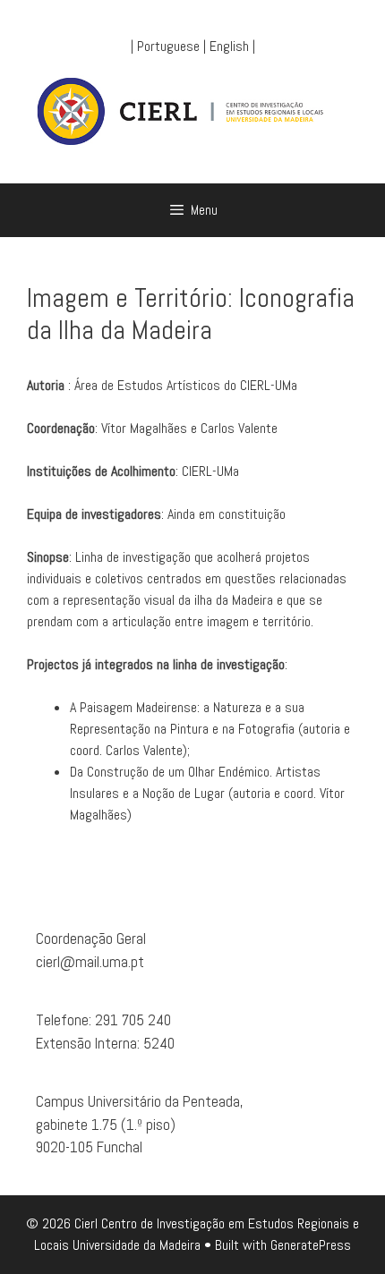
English (229, 46)
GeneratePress (310, 1245)
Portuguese (168, 46)
